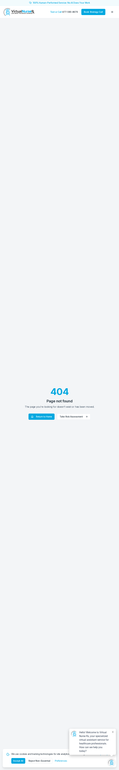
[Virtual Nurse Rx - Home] (19, 12)
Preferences (61, 760)
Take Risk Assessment (71, 416)
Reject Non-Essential (39, 760)
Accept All (18, 760)
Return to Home (44, 416)
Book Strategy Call (93, 12)
